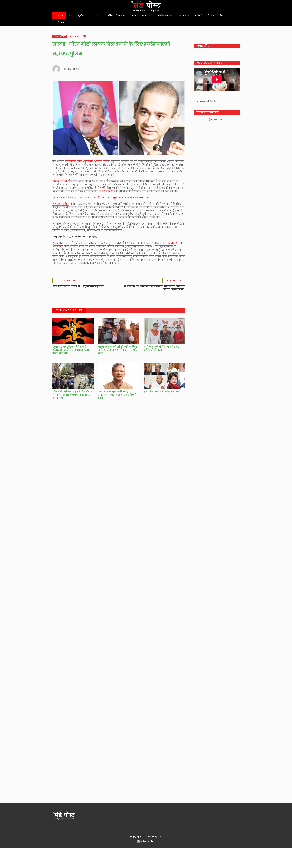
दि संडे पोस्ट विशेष (215, 15)
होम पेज (59, 15)
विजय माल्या (59, 181)
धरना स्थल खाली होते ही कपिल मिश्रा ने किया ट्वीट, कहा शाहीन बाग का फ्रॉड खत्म (118, 350)
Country (60, 36)
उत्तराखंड (94, 15)
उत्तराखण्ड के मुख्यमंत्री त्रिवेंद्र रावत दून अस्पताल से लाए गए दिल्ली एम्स (117, 395)
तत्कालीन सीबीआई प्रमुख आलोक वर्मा (86, 161)
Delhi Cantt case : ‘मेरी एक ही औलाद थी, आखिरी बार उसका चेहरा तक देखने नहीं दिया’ (72, 350)
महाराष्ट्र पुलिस (60, 204)
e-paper (59, 22)
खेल (134, 15)
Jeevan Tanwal (70, 68)
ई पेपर (198, 15)
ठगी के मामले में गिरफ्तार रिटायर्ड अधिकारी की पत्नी (161, 348)
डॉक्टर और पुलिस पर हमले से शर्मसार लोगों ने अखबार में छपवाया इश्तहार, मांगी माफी (72, 395)
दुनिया (81, 15)
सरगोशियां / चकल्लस (116, 15)
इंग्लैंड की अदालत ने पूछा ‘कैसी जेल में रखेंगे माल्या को (120, 197)
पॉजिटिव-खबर (164, 15)
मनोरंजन (147, 15)
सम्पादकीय (183, 15)
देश (70, 15)
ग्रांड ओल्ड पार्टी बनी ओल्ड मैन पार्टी (162, 391)
